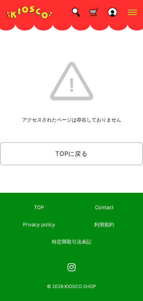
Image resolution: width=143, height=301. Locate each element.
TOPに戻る (71, 153)
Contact (104, 207)
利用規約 (104, 224)
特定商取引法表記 (72, 242)
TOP (39, 207)
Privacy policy (39, 224)
